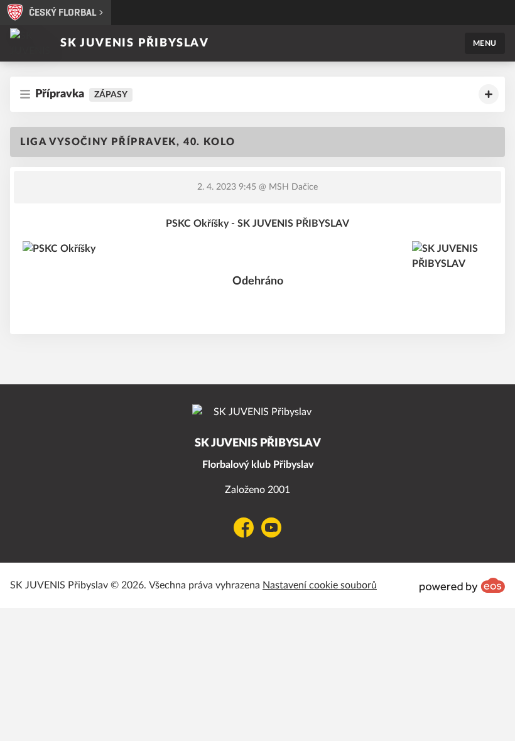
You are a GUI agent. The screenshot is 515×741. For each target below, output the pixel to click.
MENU (485, 43)
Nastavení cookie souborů (320, 585)
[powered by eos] (462, 585)
